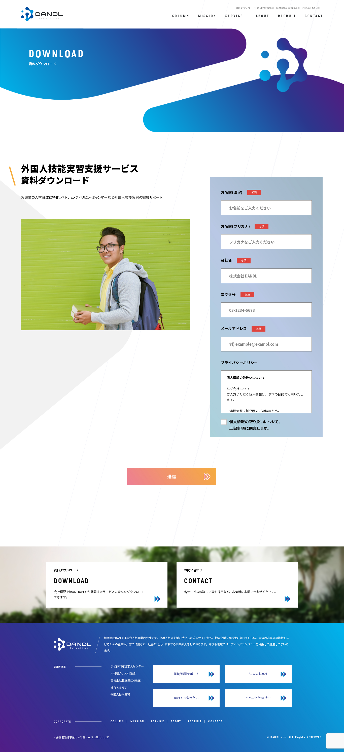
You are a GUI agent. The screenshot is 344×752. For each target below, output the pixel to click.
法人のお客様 (258, 673)
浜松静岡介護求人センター (127, 666)
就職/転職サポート (186, 673)
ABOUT (176, 721)
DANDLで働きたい (186, 697)
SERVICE (157, 721)
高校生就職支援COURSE (126, 680)
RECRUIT (195, 721)
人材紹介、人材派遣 (123, 673)
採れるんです (119, 687)
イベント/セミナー (258, 697)
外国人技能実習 (120, 694)
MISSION (137, 721)
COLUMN (117, 721)
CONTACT (215, 721)
